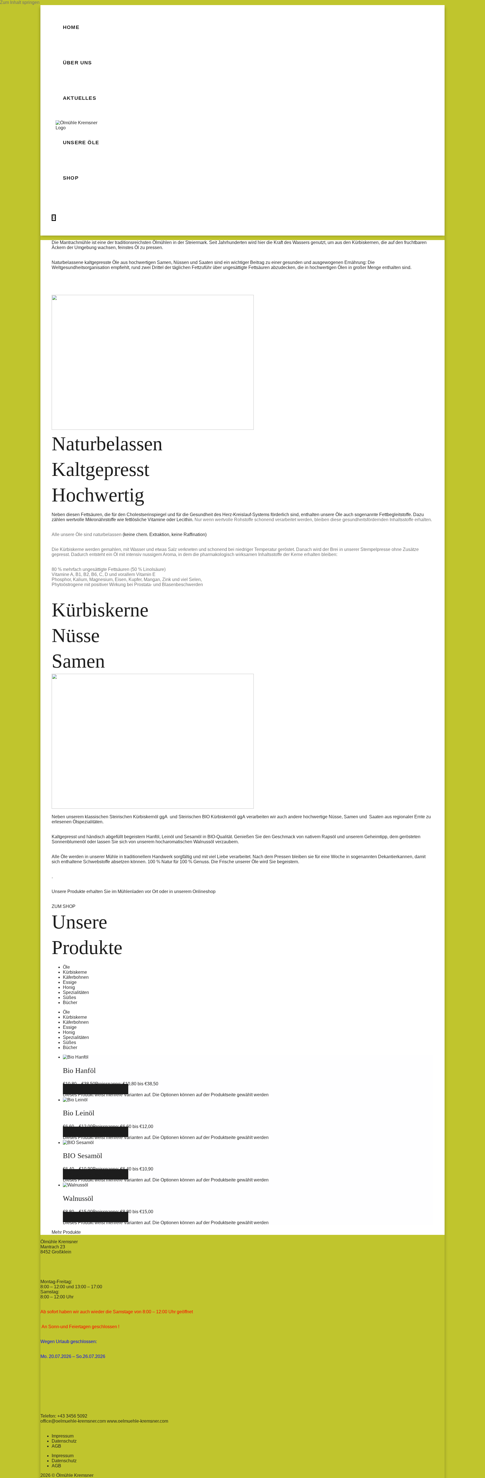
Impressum (63, 1436)
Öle (66, 967)
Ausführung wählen (95, 1089)
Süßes (69, 997)
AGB (56, 1446)
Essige (70, 982)
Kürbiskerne (75, 972)
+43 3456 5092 (72, 1416)
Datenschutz (64, 1441)
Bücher (70, 1002)
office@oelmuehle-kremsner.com (73, 1421)
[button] (66, 1232)
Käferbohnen (76, 977)
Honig (69, 987)
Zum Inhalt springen (20, 2)
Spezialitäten (76, 992)
